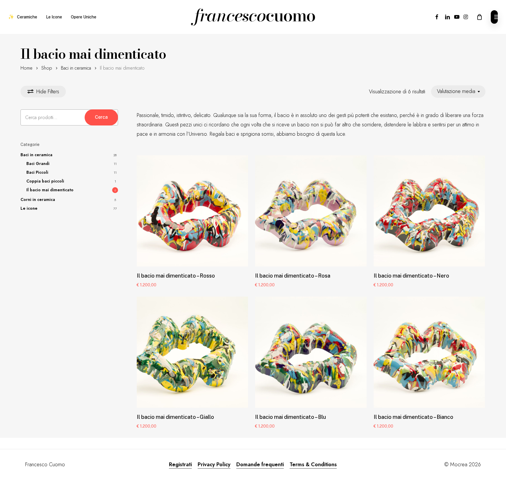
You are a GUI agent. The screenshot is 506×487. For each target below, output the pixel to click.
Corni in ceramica (37, 199)
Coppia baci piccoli (45, 181)
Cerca (101, 117)
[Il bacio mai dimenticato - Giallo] (192, 352)
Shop (46, 67)
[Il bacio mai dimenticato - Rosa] (310, 210)
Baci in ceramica (76, 67)
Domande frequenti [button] (260, 464)
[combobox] (458, 91)
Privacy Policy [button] (214, 464)
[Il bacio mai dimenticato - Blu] (310, 352)
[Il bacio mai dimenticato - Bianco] (429, 352)
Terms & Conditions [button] (313, 464)
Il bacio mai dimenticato (49, 190)
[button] (494, 17)
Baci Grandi (37, 163)
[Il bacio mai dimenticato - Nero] (429, 210)
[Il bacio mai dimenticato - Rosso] (192, 210)
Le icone (28, 208)
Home (26, 67)
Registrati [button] (180, 464)
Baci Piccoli (37, 172)
